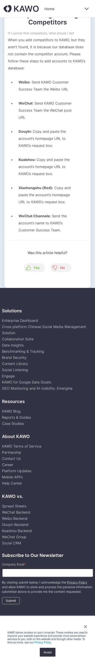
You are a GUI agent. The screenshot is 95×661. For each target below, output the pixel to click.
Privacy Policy (42, 642)
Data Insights (13, 345)
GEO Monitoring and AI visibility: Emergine (37, 388)
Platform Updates (16, 471)
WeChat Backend (16, 512)
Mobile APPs (12, 477)
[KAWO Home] (21, 9)
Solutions (12, 310)
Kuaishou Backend (17, 530)
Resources (13, 401)
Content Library (15, 363)
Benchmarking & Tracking (23, 351)
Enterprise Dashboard (20, 320)
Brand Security (14, 357)
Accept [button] (48, 652)
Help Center (12, 483)
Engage (8, 376)
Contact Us (11, 458)
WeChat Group (14, 537)
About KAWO (16, 436)
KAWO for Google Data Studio (26, 382)
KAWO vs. (12, 496)
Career (7, 464)
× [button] (85, 625)
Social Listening (15, 370)
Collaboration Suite (18, 339)
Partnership (11, 452)
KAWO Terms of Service (22, 446)
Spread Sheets (14, 506)
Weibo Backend (14, 518)
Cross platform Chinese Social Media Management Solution (44, 329)
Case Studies (13, 423)
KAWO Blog (11, 411)
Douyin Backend (15, 524)
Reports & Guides (16, 417)
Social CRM (11, 543)
